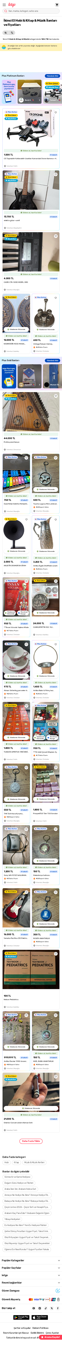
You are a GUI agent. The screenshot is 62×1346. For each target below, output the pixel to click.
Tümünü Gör (52, 76)
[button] (4, 5)
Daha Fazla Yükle (31, 1141)
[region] (32, 92)
